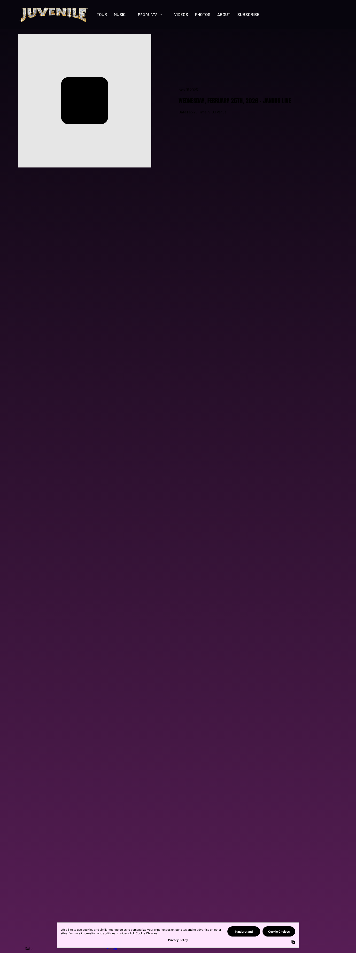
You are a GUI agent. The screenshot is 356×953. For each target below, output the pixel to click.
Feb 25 (112, 948)
